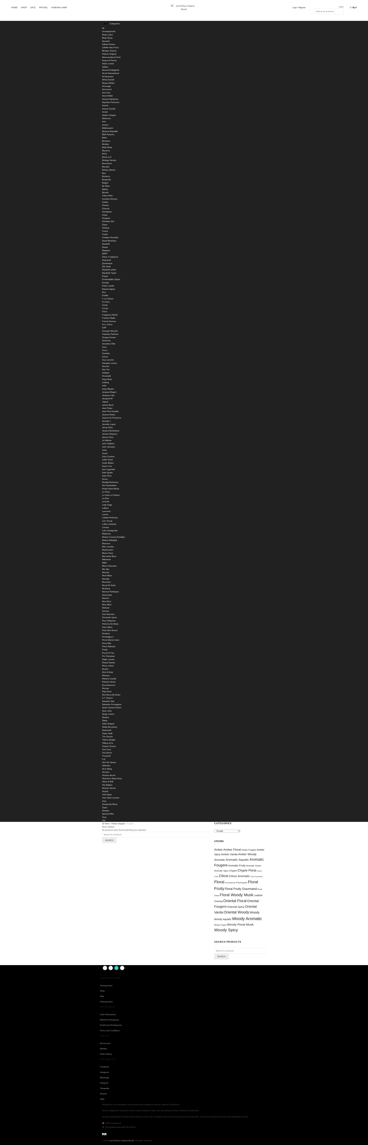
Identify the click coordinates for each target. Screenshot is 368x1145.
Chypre (233, 870)
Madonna (106, 534)
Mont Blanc (107, 575)
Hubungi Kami (59, 7)
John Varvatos (108, 447)
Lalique (105, 508)
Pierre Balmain (108, 646)
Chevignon (107, 212)
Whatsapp (104, 1077)
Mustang (106, 588)
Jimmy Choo (107, 437)
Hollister (105, 373)
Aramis (105, 105)
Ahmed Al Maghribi (110, 70)
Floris (104, 311)
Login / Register (298, 7)
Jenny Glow (107, 427)
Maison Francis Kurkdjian (113, 537)
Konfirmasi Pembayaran (111, 1025)
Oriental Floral (235, 901)
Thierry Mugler (108, 740)
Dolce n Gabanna (110, 257)
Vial (103, 820)
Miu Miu (105, 569)
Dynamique (107, 263)
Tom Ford (106, 749)
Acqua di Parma (109, 60)
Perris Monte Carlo (110, 640)
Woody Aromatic (247, 918)
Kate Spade (107, 472)
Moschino (106, 582)
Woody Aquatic (222, 919)
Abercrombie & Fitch (111, 57)
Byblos (105, 189)
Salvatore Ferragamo (111, 704)
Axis (104, 121)
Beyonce (106, 150)
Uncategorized (108, 31)
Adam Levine (108, 63)
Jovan (105, 453)
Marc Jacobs (108, 546)
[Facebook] (105, 968)
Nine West (106, 604)
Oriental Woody (236, 912)
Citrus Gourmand (256, 876)
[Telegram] (122, 968)
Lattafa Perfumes (110, 517)
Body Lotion (107, 35)
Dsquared (106, 260)
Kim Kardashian (109, 485)
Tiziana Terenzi (109, 746)
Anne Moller (107, 96)
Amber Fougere (248, 850)
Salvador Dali (108, 701)
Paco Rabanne (109, 621)
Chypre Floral (246, 870)
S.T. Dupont (107, 698)
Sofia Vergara (108, 723)
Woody (254, 912)
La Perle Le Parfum (111, 495)
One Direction (108, 614)
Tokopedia (104, 1088)
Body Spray (107, 38)
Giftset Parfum (108, 44)
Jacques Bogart (109, 392)
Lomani (105, 527)
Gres (104, 347)
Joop (104, 450)
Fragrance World (109, 315)
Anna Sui (106, 92)
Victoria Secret (108, 775)
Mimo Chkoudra (109, 566)
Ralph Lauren (108, 659)
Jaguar (105, 402)
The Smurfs (107, 736)
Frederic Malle (108, 318)
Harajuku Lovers (109, 363)
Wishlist (103, 1048)
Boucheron (107, 163)
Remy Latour (108, 666)
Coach (105, 231)
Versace (105, 772)
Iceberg (105, 382)
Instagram (104, 1072)
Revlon (105, 669)
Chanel (105, 205)
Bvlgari (105, 183)
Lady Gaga (107, 505)
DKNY (105, 253)
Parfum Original (109, 54)
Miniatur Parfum (109, 51)
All (103, 28)
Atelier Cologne (109, 115)
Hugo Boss (107, 379)
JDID (102, 1099)
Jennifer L (106, 421)
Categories (115, 23)
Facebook (104, 1067)
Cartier (105, 202)
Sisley (104, 720)
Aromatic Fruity (237, 865)
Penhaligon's (108, 637)
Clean (104, 224)
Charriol (105, 208)
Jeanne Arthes (108, 414)
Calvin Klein (107, 195)
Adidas (105, 67)
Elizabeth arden (109, 269)
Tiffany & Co (107, 743)
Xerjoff (105, 791)
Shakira (105, 717)
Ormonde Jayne (109, 617)
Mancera (106, 543)
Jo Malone (107, 440)
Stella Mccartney (109, 727)
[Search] (341, 3)
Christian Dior (108, 221)
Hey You (106, 369)
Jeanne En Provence (111, 418)
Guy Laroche (108, 360)
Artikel (43, 7)
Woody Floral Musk (240, 924)
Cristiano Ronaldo (110, 237)
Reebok (105, 810)
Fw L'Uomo (107, 324)
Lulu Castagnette (110, 530)
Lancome (106, 511)
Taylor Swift (107, 733)
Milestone (106, 559)
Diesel (105, 247)
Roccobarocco (108, 685)
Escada (105, 282)
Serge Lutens (108, 714)
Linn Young (107, 521)
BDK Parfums (108, 134)
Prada (105, 649)
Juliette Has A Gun (110, 47)
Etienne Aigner (108, 289)
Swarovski (106, 730)
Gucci (104, 350)
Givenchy (106, 340)
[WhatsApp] (116, 968)
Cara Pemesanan (108, 1014)
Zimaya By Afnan (109, 804)
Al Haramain (107, 76)
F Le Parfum (107, 299)
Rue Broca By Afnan (111, 695)
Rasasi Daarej (108, 662)
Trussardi (106, 756)
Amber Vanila (229, 854)
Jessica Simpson (109, 434)
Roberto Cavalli (109, 678)
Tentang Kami (106, 985)
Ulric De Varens (109, 762)
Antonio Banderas (110, 99)
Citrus (223, 876)
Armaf (105, 112)
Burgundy (106, 179)
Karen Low (107, 466)
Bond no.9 (106, 157)
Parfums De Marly (110, 624)
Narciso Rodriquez (110, 591)
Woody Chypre (220, 925)
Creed (105, 234)
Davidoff (106, 244)
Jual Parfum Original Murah (121, 1140)
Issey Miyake (108, 389)
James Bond (107, 405)
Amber (218, 849)
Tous (104, 817)
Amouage (106, 86)
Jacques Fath (108, 395)
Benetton (106, 141)
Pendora (106, 633)
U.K (103, 759)
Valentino (106, 765)
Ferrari (105, 308)
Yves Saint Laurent (110, 798)
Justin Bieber (108, 463)
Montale (105, 579)
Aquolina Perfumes (110, 102)
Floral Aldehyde (230, 883)
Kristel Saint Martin (110, 489)
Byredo (105, 192)
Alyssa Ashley (108, 83)
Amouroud (107, 89)
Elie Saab (106, 266)
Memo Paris (107, 553)
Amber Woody (247, 854)
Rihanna (106, 675)
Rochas (105, 688)
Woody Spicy (226, 930)
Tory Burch (107, 753)
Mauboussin (107, 550)
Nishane (106, 608)
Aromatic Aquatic (237, 859)
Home (14, 7)
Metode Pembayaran (109, 1020)
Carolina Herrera (109, 199)
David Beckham (109, 241)
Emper (105, 276)
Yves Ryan (107, 794)
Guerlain (106, 353)
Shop (24, 7)
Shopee (103, 1094)
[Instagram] (111, 968)
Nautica (105, 598)
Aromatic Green (253, 865)
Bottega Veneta (109, 160)
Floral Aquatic (241, 883)
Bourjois (105, 167)
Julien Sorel (107, 459)
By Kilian (106, 186)
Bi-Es (104, 154)
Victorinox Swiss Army (112, 778)
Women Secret (109, 788)
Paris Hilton (107, 627)
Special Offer (108, 814)
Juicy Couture (108, 456)
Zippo (104, 807)
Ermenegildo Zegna (111, 279)
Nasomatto (107, 595)
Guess (105, 356)
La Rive (105, 498)
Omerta (105, 611)
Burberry (106, 176)
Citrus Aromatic (239, 876)
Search (109, 840)
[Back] (105, 24)
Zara (104, 801)
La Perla (106, 492)
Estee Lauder (108, 286)
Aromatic (219, 859)
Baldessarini (107, 128)
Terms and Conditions (110, 1030)
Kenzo (105, 479)
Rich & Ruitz (107, 672)
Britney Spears (108, 170)
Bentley (105, 144)
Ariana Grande (108, 109)
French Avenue (109, 321)
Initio (104, 385)
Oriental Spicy (236, 906)
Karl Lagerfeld (108, 469)
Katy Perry (107, 476)
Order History (106, 1054)
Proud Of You (108, 653)
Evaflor (105, 295)
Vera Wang (107, 769)
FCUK (105, 305)
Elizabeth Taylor (109, 273)
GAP (104, 327)
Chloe (104, 215)
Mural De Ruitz (109, 585)
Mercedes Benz (109, 556)
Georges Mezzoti (110, 331)
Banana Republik (110, 131)
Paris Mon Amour (110, 630)
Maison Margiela (109, 540)
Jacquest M (107, 398)
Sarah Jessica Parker (111, 707)
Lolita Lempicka (109, 524)
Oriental (218, 901)
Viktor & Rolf (107, 781)
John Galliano (108, 443)
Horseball (106, 376)
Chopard (106, 218)
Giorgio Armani (109, 337)
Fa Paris (106, 302)
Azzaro (105, 125)
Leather (258, 895)
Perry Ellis (106, 643)
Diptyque (106, 250)
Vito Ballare (107, 785)
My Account (105, 1043)
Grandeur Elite (108, 344)
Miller (104, 563)
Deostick (106, 41)
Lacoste (105, 501)
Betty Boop (107, 147)
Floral (219, 882)
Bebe (104, 137)
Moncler (105, 572)
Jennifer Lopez (109, 424)
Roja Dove (107, 691)
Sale (33, 7)
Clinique (105, 228)
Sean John (107, 711)
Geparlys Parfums (110, 334)
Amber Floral (232, 849)
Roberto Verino (109, 682)
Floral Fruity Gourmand (241, 889)
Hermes (105, 366)
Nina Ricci (106, 601)
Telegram (104, 1083)
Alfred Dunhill (108, 80)
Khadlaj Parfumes (110, 482)
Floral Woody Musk (236, 895)
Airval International (110, 73)
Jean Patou (107, 408)
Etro (104, 292)
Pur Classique (108, 656)
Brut (104, 173)
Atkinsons (106, 118)
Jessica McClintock (110, 431)
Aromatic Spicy (221, 870)
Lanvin (105, 514)
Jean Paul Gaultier (110, 411)
